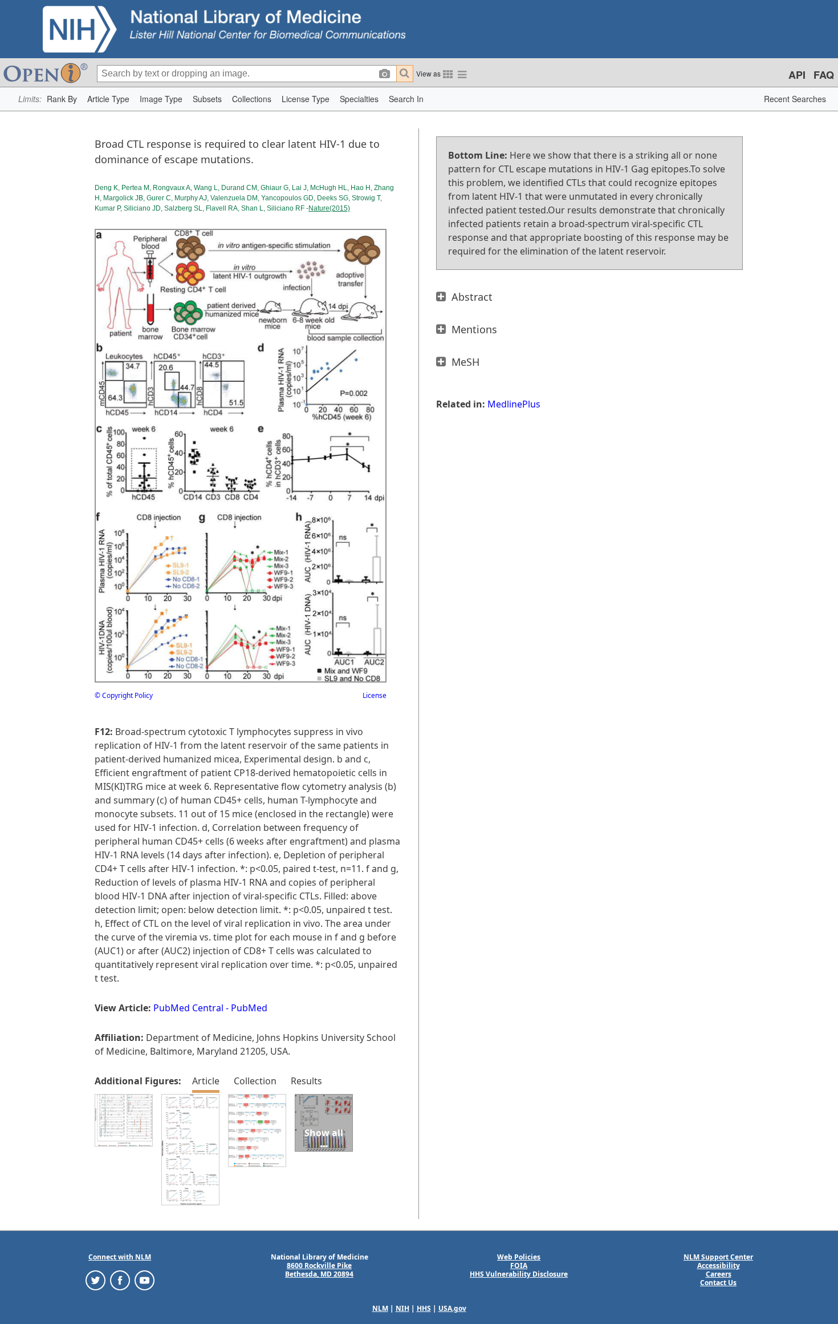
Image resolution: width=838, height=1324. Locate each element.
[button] (61, 99)
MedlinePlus (513, 404)
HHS (424, 1308)
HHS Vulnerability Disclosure (519, 1274)
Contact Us (718, 1282)
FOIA (518, 1265)
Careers (718, 1274)
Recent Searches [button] (795, 98)
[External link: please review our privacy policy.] (95, 1280)
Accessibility (718, 1265)
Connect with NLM (119, 1257)
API (797, 74)
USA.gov (452, 1308)
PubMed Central (188, 1008)
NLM (380, 1308)
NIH (402, 1308)
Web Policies (518, 1257)
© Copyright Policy (124, 695)
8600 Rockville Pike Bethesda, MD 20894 (319, 1270)
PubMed (249, 1008)
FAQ (823, 74)
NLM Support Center (718, 1257)
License (375, 695)
